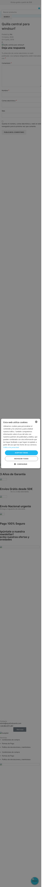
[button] (20, 464)
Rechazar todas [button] (21, 459)
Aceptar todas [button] (21, 453)
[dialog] (20, 443)
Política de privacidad (11, 447)
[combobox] (36, 422)
